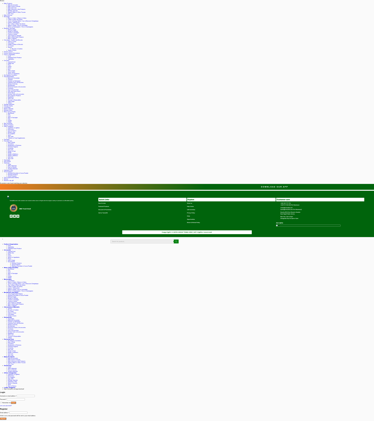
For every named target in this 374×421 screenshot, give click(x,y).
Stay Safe (10, 136)
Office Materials (12, 166)
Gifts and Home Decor (14, 91)
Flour (9, 65)
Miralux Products (8, 125)
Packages (7, 139)
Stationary (7, 163)
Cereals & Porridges (13, 32)
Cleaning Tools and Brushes (16, 82)
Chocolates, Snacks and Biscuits (13, 40)
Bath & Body (11, 142)
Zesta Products (12, 176)
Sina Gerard (7, 161)
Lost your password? (6, 405)
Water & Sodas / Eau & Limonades (18, 25)
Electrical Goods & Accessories (17, 87)
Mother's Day (11, 132)
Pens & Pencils (12, 167)
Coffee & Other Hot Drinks (15, 19)
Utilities (10, 103)
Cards (9, 164)
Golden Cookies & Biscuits (15, 44)
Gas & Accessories (13, 89)
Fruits (9, 56)
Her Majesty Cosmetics (10, 75)
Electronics (11, 129)
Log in (13, 402)
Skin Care (10, 158)
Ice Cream (11, 46)
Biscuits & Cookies (17, 49)
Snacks (10, 47)
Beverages (7, 16)
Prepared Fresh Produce (15, 57)
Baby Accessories (13, 5)
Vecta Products (8, 171)
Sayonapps (7, 160)
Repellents (11, 97)
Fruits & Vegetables (9, 54)
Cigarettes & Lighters (14, 128)
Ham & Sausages (13, 117)
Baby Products (8, 3)
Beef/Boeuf (11, 113)
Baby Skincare (8, 15)
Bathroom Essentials (14, 78)
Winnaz (6, 179)
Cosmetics (11, 144)
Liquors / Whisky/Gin (14, 22)
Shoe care (11, 98)
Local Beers (7, 107)
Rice (9, 69)
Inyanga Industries (9, 104)
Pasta (9, 68)
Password (3, 399)
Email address (4, 412)
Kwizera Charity (8, 106)
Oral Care (10, 157)
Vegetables (11, 59)
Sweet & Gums (12, 50)
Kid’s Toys (11, 364)
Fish (9, 114)
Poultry (10, 120)
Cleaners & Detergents (14, 81)
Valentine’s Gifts (12, 381)
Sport (9, 135)
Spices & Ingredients (14, 73)
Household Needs (9, 76)
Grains (9, 66)
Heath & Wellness (13, 155)
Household (8, 317)
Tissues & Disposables (14, 100)
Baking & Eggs (12, 30)
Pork (9, 119)
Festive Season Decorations (12, 53)
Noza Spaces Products (14, 95)
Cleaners (10, 79)
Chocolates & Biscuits (11, 307)
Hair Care (10, 149)
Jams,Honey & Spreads (14, 35)
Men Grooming (8, 123)
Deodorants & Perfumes (14, 145)
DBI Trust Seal (25, 209)
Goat (9, 116)
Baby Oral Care (12, 8)
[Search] (176, 241)
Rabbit (9, 122)
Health (9, 152)
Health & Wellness (13, 154)
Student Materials (13, 168)
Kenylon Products (13, 174)
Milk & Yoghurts (12, 38)
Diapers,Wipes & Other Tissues (17, 12)
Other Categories (8, 126)
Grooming (10, 148)
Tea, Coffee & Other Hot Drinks (16, 24)
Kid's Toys (11, 13)
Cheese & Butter (12, 34)
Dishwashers (11, 85)
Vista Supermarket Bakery (11, 177)
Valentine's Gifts (8, 170)
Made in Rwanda (8, 109)
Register (3, 418)
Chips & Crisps (12, 41)
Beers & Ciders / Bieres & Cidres (17, 18)
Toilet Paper (11, 101)
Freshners (10, 88)
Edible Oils (11, 63)
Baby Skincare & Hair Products (16, 9)
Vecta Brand (11, 261)
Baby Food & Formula (14, 6)
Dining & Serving (12, 84)
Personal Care (8, 141)
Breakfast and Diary (9, 28)
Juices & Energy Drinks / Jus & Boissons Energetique (23, 21)
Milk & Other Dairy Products (16, 37)
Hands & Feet (12, 151)
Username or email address (8, 396)
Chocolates (11, 43)
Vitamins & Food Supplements (16, 138)
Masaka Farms (8, 110)
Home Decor (11, 92)
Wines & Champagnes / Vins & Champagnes (20, 27)
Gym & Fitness (12, 130)
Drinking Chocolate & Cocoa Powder (18, 173)
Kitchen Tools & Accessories (16, 94)
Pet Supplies (11, 133)
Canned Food (11, 62)
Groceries (6, 60)
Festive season (8, 51)
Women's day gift (9, 180)
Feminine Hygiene (13, 147)
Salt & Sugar (11, 70)
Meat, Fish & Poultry (10, 111)
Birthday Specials (13, 11)
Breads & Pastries (13, 31)
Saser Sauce (11, 72)
